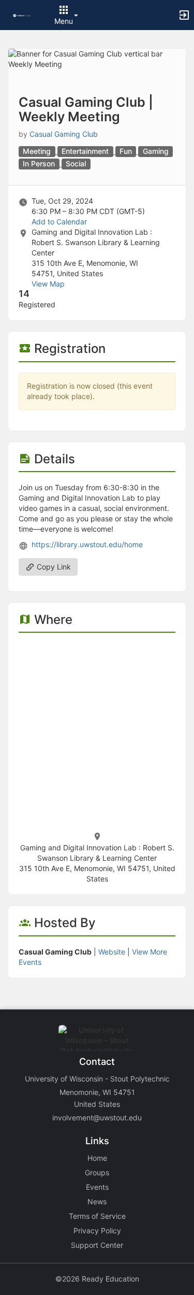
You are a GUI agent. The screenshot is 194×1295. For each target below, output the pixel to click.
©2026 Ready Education (97, 1278)
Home (97, 1158)
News (97, 1201)
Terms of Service (97, 1216)
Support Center (97, 1245)
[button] (22, 14)
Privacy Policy (97, 1230)
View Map (48, 283)
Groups (97, 1172)
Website (111, 951)
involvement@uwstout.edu (97, 1117)
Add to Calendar (59, 221)
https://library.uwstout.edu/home (87, 544)
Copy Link (53, 566)
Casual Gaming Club (63, 134)
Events (97, 1187)
